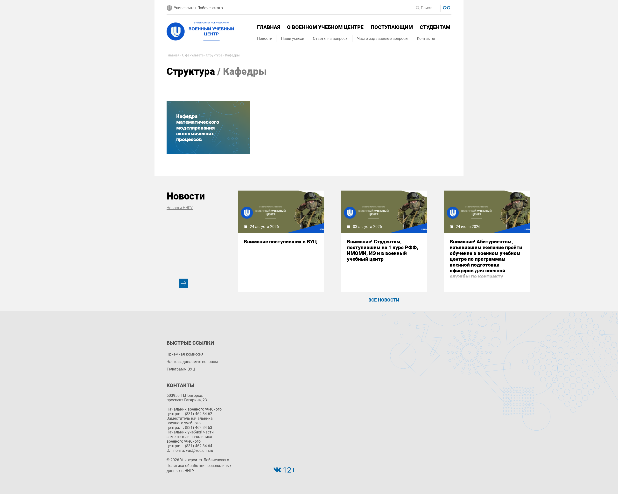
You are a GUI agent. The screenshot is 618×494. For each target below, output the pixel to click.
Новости (264, 38)
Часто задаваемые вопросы (382, 38)
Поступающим (392, 27)
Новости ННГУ (180, 208)
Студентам (435, 27)
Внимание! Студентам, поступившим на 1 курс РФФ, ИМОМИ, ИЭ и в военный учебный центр (382, 250)
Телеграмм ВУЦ (181, 369)
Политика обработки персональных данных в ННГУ (199, 468)
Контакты (426, 38)
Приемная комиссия (185, 354)
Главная (268, 27)
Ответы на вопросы (330, 38)
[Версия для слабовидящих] (446, 7)
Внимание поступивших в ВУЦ (280, 242)
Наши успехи (292, 38)
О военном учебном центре (325, 27)
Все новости (383, 300)
